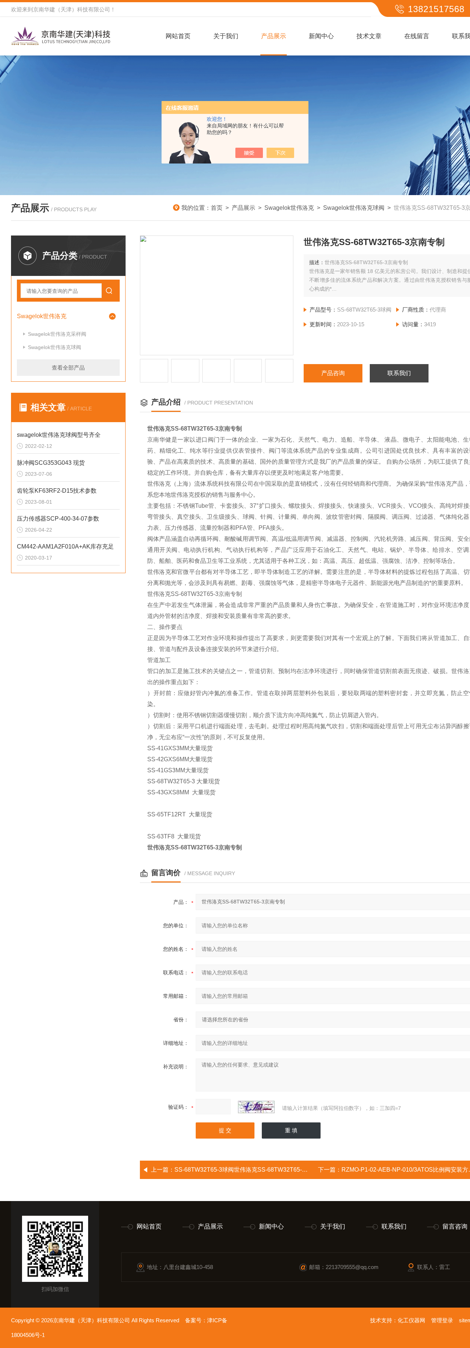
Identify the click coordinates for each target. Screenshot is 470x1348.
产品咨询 (333, 373)
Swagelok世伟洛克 (289, 208)
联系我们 (399, 373)
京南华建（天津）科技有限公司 (71, 9)
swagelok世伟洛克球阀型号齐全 (59, 435)
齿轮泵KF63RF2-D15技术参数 (57, 491)
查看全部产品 (68, 367)
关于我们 (225, 36)
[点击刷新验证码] (256, 1107)
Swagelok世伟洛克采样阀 (57, 334)
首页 (217, 208)
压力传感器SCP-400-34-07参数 (58, 518)
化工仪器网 (411, 1320)
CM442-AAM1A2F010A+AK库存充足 (65, 546)
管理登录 (442, 1320)
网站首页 (178, 36)
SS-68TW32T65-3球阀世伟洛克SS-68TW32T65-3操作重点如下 (257, 1170)
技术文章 (369, 36)
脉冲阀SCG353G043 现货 (51, 463)
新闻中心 (321, 36)
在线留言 (416, 36)
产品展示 (273, 36)
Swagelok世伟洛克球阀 (353, 208)
